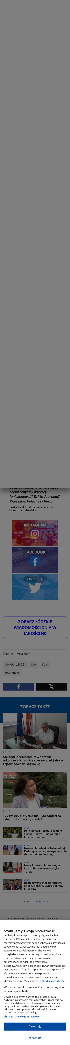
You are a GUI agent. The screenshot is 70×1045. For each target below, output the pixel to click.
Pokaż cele (34, 1037)
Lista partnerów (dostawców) (21, 1016)
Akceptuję (35, 1026)
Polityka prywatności (52, 981)
